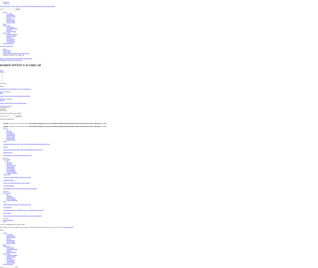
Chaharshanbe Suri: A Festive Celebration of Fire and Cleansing (20, 188)
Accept (65, 227)
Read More (70, 227)
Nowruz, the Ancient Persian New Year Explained (16, 183)
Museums (9, 30)
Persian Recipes (11, 21)
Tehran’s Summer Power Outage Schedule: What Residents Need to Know (22, 149)
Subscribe (18, 116)
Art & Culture (10, 27)
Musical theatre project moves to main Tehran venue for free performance (22, 216)
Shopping (9, 37)
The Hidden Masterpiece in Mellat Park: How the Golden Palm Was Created (23, 210)
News (4, 24)
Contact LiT (6, 3)
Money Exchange (11, 165)
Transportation (10, 40)
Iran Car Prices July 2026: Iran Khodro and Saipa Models (15, 96)
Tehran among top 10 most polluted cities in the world (17, 155)
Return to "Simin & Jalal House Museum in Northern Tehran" (16, 58)
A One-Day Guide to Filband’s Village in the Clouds (17, 177)
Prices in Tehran (11, 22)
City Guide (9, 13)
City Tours (9, 164)
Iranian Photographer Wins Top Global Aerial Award (17, 204)
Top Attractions (11, 39)
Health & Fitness (11, 16)
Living (5, 12)
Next (1, 70)
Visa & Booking (11, 42)
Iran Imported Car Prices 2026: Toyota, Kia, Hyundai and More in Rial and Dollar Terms (26, 144)
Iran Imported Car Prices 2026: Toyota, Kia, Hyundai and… (15, 89)
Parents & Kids (11, 19)
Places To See (7, 193)
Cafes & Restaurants (12, 28)
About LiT (6, 2)
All (7, 129)
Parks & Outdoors (11, 31)
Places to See (6, 25)
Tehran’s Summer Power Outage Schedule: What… (13, 103)
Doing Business (11, 15)
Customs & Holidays (12, 34)
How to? (9, 18)
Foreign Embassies (8, 43)
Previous (2, 71)
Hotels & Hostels (11, 36)
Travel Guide (6, 33)
